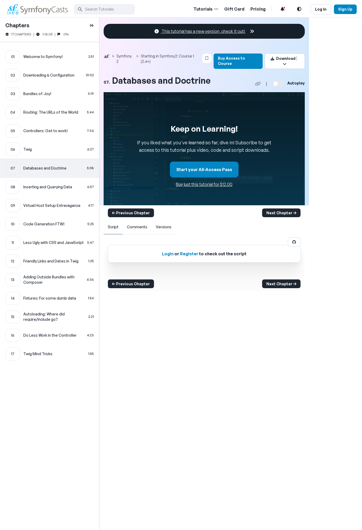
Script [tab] (113, 227)
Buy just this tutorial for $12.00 (204, 184)
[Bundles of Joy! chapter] (49, 93)
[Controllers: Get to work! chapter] (49, 130)
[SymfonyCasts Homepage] (39, 9)
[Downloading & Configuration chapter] (49, 75)
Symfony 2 (124, 59)
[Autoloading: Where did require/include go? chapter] (49, 316)
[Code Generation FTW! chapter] (49, 224)
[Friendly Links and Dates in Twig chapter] (49, 261)
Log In (320, 9)
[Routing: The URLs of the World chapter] (49, 112)
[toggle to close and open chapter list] (92, 25)
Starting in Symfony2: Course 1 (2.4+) (167, 59)
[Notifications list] (282, 9)
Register (189, 253)
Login (168, 253)
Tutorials (203, 9)
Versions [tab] (163, 227)
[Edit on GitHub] (294, 242)
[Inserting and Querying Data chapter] (49, 187)
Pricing (258, 9)
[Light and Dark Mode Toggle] (299, 9)
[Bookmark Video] (206, 58)
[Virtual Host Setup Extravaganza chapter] (49, 205)
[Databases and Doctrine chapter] (49, 168)
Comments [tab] (137, 227)
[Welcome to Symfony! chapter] (49, 56)
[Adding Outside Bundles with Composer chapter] (49, 279)
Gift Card (234, 9)
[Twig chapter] (49, 149)
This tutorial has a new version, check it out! (203, 31)
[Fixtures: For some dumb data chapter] (49, 298)
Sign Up (345, 9)
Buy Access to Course (231, 61)
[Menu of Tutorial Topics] (215, 9)
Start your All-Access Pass (204, 169)
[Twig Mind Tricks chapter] (49, 353)
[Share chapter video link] (258, 84)
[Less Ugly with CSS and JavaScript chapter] (49, 242)
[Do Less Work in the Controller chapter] (49, 335)
